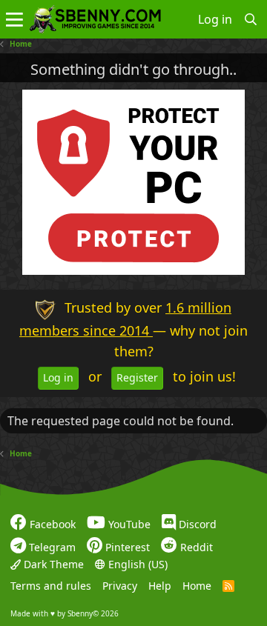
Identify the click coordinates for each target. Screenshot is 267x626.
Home (196, 586)
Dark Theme (52, 564)
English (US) (136, 564)
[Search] (251, 19)
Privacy (119, 586)
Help (159, 586)
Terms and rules (50, 586)
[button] (14, 19)
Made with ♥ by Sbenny (64, 613)
